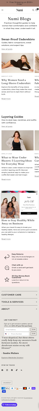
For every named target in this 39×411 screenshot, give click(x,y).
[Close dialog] (36, 194)
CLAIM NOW (29, 213)
